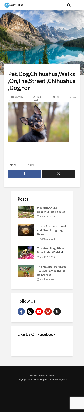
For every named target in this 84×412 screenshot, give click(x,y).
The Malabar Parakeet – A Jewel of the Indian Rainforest (51, 271)
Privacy (43, 375)
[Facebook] (21, 311)
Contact (33, 375)
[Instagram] (30, 311)
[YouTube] (39, 311)
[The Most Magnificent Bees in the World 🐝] (26, 252)
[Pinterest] (48, 311)
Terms (52, 375)
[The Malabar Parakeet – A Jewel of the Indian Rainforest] (26, 270)
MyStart (63, 379)
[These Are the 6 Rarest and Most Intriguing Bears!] (26, 230)
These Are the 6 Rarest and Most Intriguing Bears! (51, 230)
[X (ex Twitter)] (57, 311)
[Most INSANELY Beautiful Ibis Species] (26, 211)
